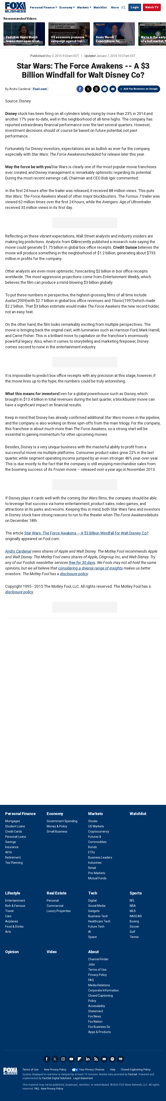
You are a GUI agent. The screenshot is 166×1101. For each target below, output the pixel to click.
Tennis (134, 937)
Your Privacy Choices (91, 1069)
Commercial (55, 905)
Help (112, 1069)
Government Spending (62, 821)
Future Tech (96, 926)
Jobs (91, 964)
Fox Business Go (99, 1026)
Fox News (94, 1016)
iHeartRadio (120, 1059)
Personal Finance (42, 7)
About (93, 951)
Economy (65, 7)
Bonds (92, 847)
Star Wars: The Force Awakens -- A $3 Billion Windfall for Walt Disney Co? (86, 533)
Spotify (112, 1059)
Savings (10, 842)
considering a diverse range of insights (90, 568)
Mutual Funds (97, 878)
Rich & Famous (15, 905)
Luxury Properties (59, 911)
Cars (8, 916)
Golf (132, 931)
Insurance (12, 847)
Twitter (88, 89)
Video (52, 951)
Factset (132, 1074)
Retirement (13, 857)
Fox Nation (95, 1021)
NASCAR (136, 916)
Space (92, 937)
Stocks (92, 821)
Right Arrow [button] (158, 34)
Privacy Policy (97, 975)
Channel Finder (98, 959)
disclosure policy (74, 573)
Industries (95, 862)
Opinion (12, 951)
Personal (53, 900)
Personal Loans (15, 836)
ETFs (91, 852)
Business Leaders (100, 857)
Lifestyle (12, 893)
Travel (9, 911)
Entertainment (15, 900)
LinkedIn (87, 1059)
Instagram (63, 1059)
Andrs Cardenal (18, 551)
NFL (132, 900)
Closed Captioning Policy (135, 1069)
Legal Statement (83, 1078)
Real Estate (56, 893)
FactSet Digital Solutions (56, 1078)
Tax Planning (14, 862)
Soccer (134, 926)
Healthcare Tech (99, 921)
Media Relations (99, 985)
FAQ (91, 980)
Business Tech (98, 916)
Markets (83, 7)
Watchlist (100, 7)
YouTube (71, 1059)
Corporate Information (103, 990)
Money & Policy (57, 826)
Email (112, 89)
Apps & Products (99, 1032)
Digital (92, 900)
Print (104, 89)
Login (135, 7)
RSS (96, 1059)
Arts (8, 931)
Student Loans (15, 826)
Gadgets (94, 911)
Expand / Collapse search (124, 7)
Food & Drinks (14, 926)
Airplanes (11, 921)
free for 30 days (82, 562)
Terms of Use (97, 969)
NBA (133, 905)
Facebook (80, 89)
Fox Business (15, 7)
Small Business (57, 831)
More (115, 7)
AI (89, 931)
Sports (136, 893)
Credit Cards (13, 831)
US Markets (96, 826)
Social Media (96, 905)
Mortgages (12, 821)
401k (8, 852)
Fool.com (40, 89)
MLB (133, 911)
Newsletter (104, 1059)
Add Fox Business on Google (141, 88)
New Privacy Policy (55, 1069)
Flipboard (79, 1059)
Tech (92, 893)
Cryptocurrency (98, 831)
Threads (96, 89)
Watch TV (151, 7)
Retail (92, 868)
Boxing (134, 921)
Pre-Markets (96, 873)
